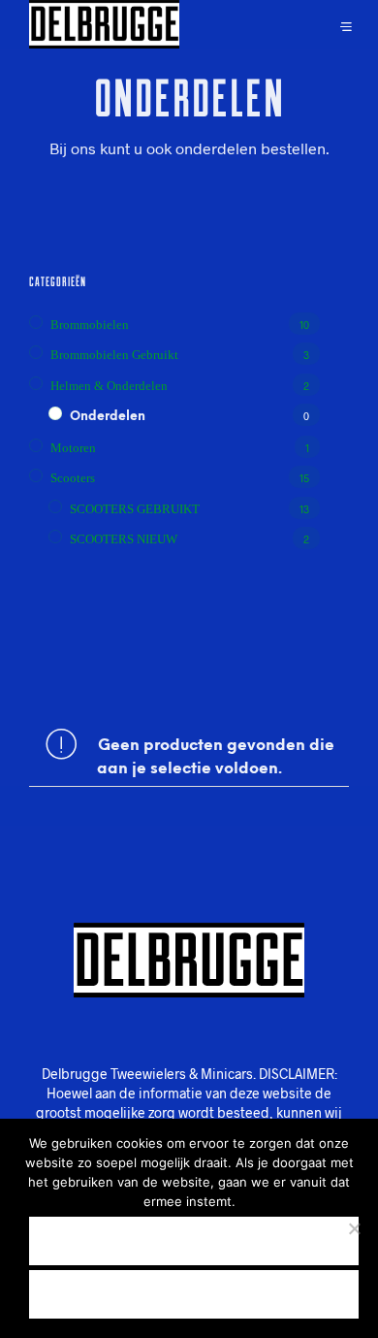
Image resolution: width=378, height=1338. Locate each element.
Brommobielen (89, 324)
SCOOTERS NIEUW (123, 539)
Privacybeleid (194, 1294)
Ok (194, 1240)
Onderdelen (107, 416)
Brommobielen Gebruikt (114, 354)
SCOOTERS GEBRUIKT (135, 509)
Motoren (73, 448)
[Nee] (353, 1228)
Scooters (72, 478)
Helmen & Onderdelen (109, 385)
